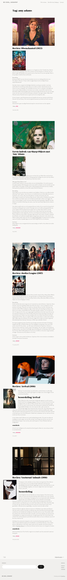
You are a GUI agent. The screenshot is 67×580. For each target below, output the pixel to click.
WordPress (63, 576)
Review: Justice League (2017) (27, 273)
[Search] (41, 567)
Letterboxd (63, 569)
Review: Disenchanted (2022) (27, 48)
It (52, 208)
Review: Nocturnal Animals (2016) (29, 477)
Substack (62, 567)
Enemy (33, 402)
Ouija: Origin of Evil (36, 217)
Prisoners (30, 402)
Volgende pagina (59, 557)
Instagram (63, 565)
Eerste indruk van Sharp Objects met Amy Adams (31, 152)
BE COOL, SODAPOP (10, 2)
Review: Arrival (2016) (24, 386)
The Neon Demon (20, 526)
